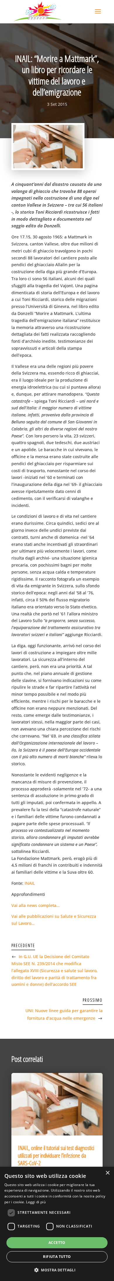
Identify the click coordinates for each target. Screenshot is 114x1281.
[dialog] (57, 1224)
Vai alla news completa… (35, 905)
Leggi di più (36, 1201)
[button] (57, 1270)
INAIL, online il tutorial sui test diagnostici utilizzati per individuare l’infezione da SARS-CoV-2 (56, 1155)
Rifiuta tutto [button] (57, 1256)
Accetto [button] (57, 1242)
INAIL (30, 883)
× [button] (107, 1173)
